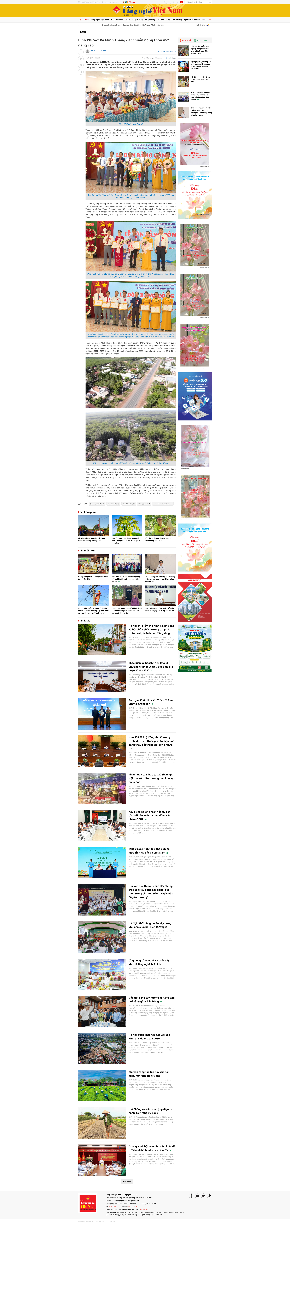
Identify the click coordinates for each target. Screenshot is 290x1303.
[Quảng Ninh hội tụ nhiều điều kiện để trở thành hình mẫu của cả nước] (102, 1160)
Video (204, 20)
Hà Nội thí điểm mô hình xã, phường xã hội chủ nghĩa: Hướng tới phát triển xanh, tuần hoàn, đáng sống (151, 629)
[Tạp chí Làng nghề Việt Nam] (87, 1203)
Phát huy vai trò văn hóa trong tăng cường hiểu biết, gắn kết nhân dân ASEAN (126, 578)
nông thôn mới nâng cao (162, 504)
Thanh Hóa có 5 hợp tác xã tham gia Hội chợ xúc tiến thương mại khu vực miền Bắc (152, 778)
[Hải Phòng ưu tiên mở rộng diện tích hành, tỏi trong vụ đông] (102, 1123)
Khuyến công (137, 20)
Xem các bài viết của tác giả (166, 51)
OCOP (128, 20)
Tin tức (86, 20)
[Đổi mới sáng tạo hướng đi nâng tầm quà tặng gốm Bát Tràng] (102, 1011)
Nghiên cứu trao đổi (192, 20)
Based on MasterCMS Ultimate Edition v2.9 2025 (96, 1221)
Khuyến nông (150, 20)
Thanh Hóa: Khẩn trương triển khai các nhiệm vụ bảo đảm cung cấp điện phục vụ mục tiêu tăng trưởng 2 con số (93, 610)
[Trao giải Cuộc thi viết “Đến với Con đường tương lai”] (102, 714)
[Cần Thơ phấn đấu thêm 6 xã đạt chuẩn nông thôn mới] (160, 525)
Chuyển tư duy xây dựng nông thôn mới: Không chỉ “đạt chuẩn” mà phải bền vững (126, 540)
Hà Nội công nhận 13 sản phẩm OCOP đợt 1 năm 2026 (200, 79)
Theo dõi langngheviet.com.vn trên (153, 58)
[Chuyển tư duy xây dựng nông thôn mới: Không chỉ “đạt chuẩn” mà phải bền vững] (127, 525)
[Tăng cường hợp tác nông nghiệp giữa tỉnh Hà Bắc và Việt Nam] (102, 862)
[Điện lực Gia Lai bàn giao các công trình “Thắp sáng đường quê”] (93, 525)
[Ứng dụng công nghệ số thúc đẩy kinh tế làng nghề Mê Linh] (102, 974)
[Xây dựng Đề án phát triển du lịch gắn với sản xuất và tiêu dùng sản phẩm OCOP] (102, 825)
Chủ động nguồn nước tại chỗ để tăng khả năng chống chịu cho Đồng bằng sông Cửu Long (160, 578)
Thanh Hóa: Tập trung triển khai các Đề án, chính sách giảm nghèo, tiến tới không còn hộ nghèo (127, 610)
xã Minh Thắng (113, 504)
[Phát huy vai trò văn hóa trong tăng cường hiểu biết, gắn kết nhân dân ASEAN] (127, 564)
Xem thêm (127, 1181)
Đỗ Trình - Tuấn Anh (98, 50)
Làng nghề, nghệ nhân (100, 20)
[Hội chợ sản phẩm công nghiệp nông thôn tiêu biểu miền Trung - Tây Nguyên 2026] (183, 50)
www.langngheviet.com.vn (174, 1212)
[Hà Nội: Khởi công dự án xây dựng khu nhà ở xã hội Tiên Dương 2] (102, 937)
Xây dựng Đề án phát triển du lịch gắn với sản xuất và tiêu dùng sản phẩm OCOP (149, 815)
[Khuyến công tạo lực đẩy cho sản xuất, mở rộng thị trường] (102, 1085)
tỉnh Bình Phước (129, 504)
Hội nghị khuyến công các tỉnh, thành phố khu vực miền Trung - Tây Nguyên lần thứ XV (201, 65)
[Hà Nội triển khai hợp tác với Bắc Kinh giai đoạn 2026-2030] (102, 1048)
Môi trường (177, 20)
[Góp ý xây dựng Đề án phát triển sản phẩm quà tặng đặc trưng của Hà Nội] (160, 595)
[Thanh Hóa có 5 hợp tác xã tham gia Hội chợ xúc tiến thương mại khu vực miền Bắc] (102, 788)
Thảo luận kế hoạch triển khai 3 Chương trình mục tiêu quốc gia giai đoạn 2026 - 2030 (151, 666)
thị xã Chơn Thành (97, 504)
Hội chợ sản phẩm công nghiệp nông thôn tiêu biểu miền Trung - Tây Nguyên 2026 (100, 25)
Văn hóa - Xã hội (164, 20)
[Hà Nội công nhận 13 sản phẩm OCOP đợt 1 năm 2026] (93, 564)
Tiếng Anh (182, 2)
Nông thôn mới (117, 20)
